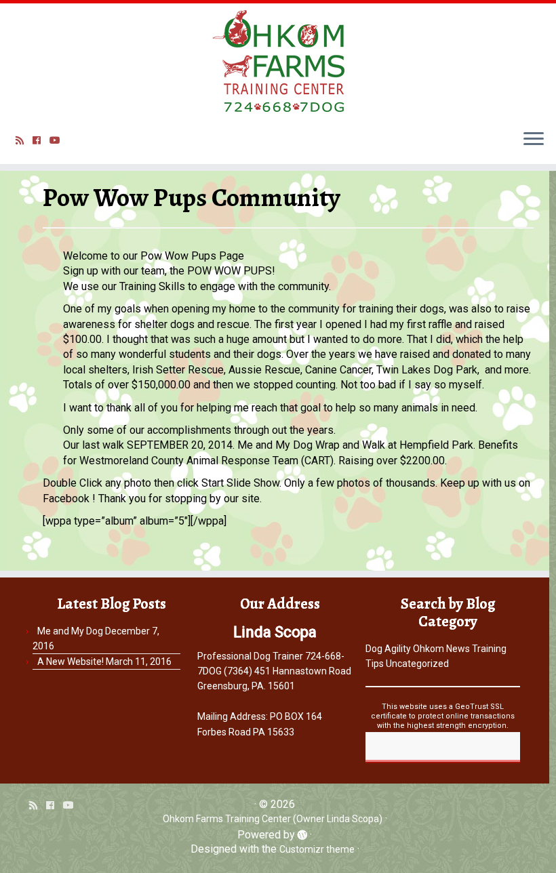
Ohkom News (441, 648)
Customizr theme (317, 849)
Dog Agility (388, 648)
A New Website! (70, 661)
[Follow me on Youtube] (59, 140)
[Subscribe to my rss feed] (24, 140)
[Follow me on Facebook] (41, 140)
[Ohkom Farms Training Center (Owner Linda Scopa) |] (278, 61)
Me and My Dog (70, 631)
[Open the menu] (533, 139)
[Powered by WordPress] (302, 833)
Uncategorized (417, 663)
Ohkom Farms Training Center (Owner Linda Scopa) (272, 818)
